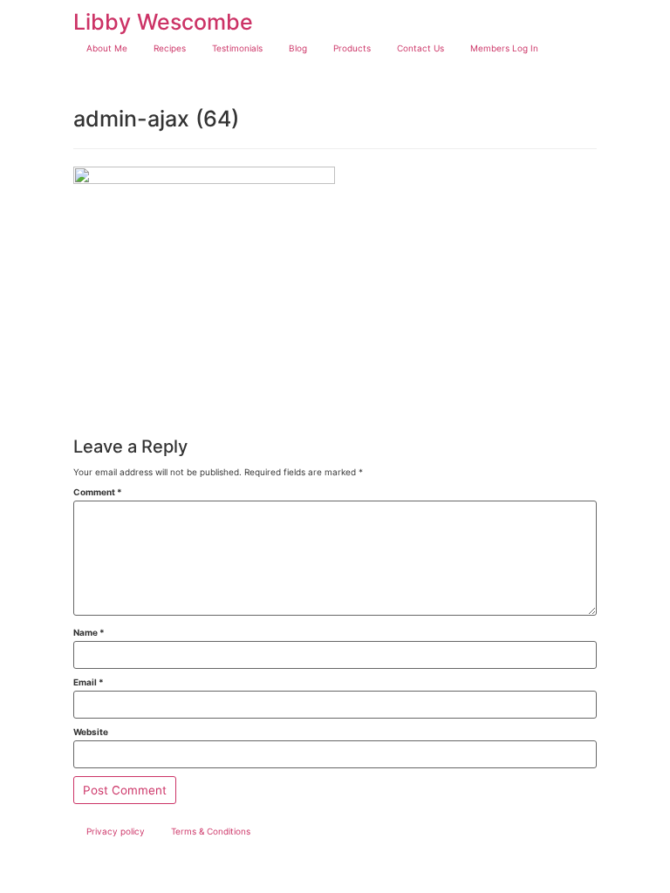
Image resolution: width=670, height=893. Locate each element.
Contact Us (420, 48)
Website (90, 731)
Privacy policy (115, 831)
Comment (97, 491)
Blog (298, 48)
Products (352, 48)
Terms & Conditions (210, 831)
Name (89, 632)
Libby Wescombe (163, 22)
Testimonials (237, 48)
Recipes (170, 48)
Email (88, 682)
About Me (106, 48)
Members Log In (504, 48)
